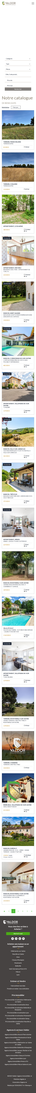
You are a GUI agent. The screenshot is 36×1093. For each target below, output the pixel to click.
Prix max (8, 82)
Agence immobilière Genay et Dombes (18, 1055)
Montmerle (18, 963)
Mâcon (18, 972)
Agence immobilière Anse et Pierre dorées (18, 1034)
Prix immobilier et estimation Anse (18, 1004)
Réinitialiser (5, 107)
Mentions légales (19, 1079)
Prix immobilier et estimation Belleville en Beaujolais (18, 1008)
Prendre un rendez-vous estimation (18, 988)
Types (7, 61)
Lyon (18, 975)
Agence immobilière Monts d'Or (18, 1061)
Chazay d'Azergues (18, 960)
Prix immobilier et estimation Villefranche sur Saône (18, 1001)
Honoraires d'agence (19, 1082)
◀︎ (4, 911)
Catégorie (8, 55)
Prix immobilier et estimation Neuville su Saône (18, 1022)
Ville (7, 71)
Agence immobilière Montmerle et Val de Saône (18, 1038)
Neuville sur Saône (18, 954)
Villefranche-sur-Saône (18, 951)
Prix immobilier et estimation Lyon (18, 1012)
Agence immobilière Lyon (18, 1058)
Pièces (7, 66)
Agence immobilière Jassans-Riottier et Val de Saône (18, 1051)
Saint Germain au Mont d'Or (18, 969)
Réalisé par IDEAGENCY (15, 1085)
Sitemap (27, 1085)
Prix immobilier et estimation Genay (18, 1018)
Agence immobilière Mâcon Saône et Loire (18, 1064)
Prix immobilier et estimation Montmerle (18, 1015)
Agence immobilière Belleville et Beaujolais (18, 1047)
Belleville (18, 966)
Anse (18, 957)
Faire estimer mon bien (18, 986)
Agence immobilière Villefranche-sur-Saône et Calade (18, 1043)
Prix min (8, 77)
